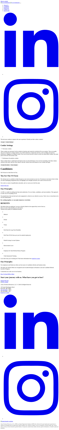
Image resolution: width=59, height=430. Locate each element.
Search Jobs (6, 10)
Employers (6, 8)
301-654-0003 (4, 290)
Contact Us (6, 9)
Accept (2, 142)
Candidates (6, 6)
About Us (6, 5)
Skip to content (4, 1)
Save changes (14, 165)
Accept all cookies (5, 165)
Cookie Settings (9, 142)
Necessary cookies (6, 148)
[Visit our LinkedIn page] (31, 74)
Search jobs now (5, 185)
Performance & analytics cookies (10, 158)
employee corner (36, 258)
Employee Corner (5, 292)
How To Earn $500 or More (7, 274)
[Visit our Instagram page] (31, 136)
